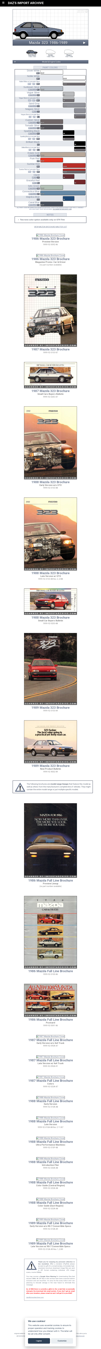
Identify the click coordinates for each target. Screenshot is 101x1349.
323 (45, 43)
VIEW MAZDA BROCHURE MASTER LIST (50, 227)
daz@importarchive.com (35, 1297)
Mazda (34, 43)
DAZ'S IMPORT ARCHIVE (26, 3)
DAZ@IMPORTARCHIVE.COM (62, 209)
